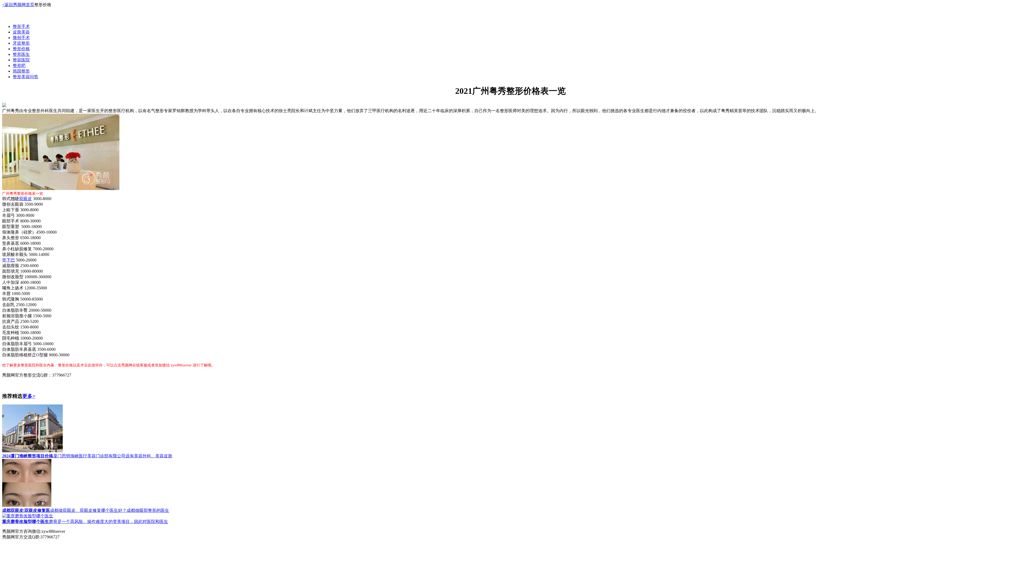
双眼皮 (25, 198)
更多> (28, 396)
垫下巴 (8, 260)
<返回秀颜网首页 (18, 4)
